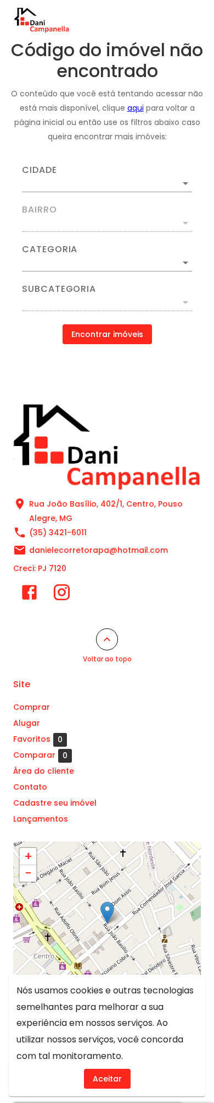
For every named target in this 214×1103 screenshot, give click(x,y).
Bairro (39, 209)
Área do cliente (43, 770)
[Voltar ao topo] (107, 639)
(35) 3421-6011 (58, 532)
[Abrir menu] (182, 19)
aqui (135, 107)
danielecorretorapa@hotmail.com (98, 550)
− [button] (28, 873)
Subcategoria (59, 289)
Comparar (40, 755)
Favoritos (38, 739)
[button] (107, 262)
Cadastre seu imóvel (55, 802)
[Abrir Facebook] (29, 595)
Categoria (49, 249)
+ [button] (28, 856)
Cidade (39, 170)
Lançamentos (40, 818)
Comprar (31, 707)
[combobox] (107, 179)
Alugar (26, 723)
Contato (30, 786)
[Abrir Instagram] (61, 595)
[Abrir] (185, 183)
